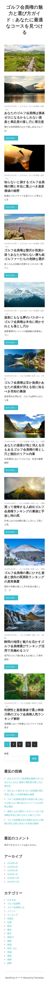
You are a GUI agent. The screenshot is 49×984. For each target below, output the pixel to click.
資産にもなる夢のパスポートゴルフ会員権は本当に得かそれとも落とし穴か (24, 321)
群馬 (9, 944)
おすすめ (23, 106)
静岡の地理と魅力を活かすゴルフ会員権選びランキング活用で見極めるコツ (24, 646)
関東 (9, 959)
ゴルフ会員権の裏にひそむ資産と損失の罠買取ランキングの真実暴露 (24, 577)
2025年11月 (13, 881)
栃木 (9, 933)
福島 (9, 941)
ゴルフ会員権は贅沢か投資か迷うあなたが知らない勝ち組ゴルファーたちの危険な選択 (24, 254)
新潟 (9, 926)
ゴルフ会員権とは (15, 907)
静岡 (9, 963)
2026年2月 (12, 870)
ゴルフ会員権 (33, 106)
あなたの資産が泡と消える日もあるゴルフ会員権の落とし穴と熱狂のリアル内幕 (24, 449)
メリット (11, 911)
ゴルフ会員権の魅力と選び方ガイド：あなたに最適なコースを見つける (24, 19)
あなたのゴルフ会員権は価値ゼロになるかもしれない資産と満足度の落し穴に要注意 (24, 117)
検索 (6, 753)
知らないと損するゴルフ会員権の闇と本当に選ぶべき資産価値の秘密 (24, 186)
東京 (9, 929)
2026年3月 (12, 866)
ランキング (12, 914)
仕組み (10, 918)
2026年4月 (12, 863)
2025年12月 (13, 878)
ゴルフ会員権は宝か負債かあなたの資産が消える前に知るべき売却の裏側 (24, 387)
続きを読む (10, 138)
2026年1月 (12, 874)
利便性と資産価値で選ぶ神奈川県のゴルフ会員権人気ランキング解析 (24, 714)
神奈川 (34, 703)
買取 (43, 441)
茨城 (9, 952)
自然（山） (36, 375)
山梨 (9, 922)
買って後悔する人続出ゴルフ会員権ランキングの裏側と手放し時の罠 (24, 511)
